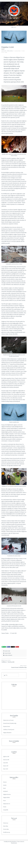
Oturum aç (5, 823)
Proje (4, 800)
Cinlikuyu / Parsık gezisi (7, 661)
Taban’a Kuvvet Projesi (8, 720)
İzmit (4, 788)
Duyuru (5, 782)
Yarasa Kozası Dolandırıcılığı (19, 666)
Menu (14, 27)
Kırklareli (10, 50)
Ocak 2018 (5, 762)
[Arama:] (11, 675)
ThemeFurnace (14, 842)
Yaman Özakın (8, 653)
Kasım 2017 (5, 765)
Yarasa (4, 806)
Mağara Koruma (7, 794)
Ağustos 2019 (6, 756)
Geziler (3, 50)
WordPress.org (6, 832)
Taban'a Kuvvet (6, 803)
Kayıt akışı (5, 826)
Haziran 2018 (6, 759)
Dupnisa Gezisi (6, 726)
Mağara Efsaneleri (7, 732)
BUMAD (14, 18)
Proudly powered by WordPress (10, 841)
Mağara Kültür (6, 797)
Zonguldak (5, 809)
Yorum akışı (6, 829)
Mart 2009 (5, 769)
